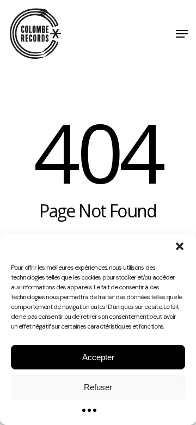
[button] (179, 246)
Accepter (98, 357)
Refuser (98, 387)
